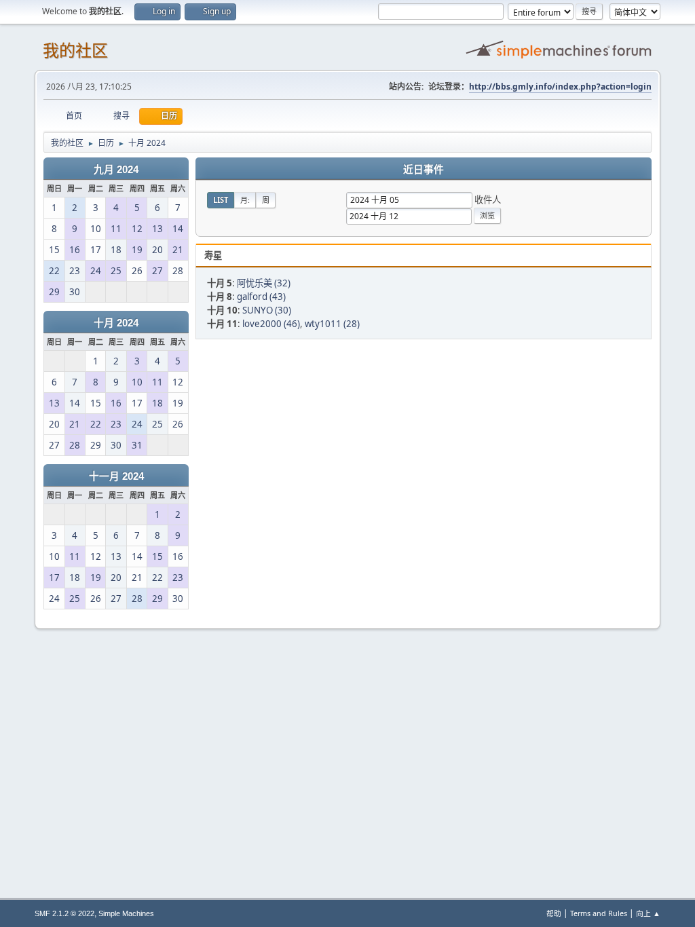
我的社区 (75, 50)
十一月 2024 (116, 476)
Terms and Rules (598, 913)
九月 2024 (116, 169)
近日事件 (423, 169)
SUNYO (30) (266, 310)
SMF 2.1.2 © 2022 (64, 913)
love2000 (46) (271, 324)
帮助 (553, 913)
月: (245, 200)
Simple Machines (126, 913)
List (220, 200)
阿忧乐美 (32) (263, 283)
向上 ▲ (648, 913)
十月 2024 (116, 323)
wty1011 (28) (332, 324)
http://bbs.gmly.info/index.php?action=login (560, 86)
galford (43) (261, 296)
